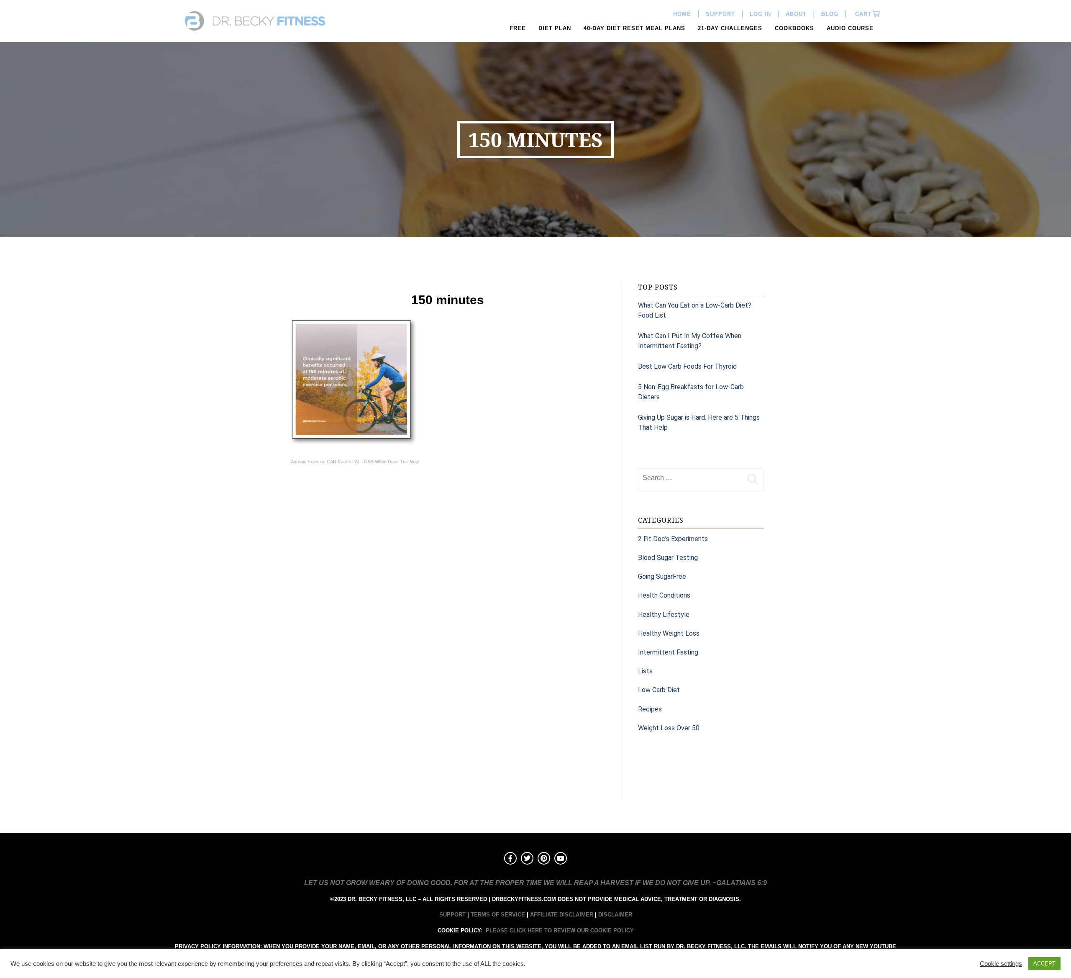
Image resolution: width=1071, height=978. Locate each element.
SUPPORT (452, 914)
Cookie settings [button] (1001, 963)
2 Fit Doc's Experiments (673, 539)
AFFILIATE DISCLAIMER (561, 914)
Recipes (650, 709)
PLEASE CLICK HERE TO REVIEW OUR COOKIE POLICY (560, 930)
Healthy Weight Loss (668, 633)
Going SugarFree (662, 576)
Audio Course (850, 28)
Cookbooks (794, 28)
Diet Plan (554, 28)
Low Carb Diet (659, 690)
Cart (862, 14)
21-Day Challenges (730, 28)
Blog (829, 14)
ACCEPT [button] (1044, 963)
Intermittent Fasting (668, 652)
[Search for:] (690, 478)
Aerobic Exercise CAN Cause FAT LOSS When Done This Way (355, 461)
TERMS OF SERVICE (498, 914)
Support (720, 14)
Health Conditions (664, 595)
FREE (518, 28)
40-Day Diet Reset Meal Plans (634, 28)
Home (682, 14)
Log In (760, 14)
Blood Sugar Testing (668, 558)
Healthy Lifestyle (663, 615)
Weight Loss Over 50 (668, 728)
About (796, 14)
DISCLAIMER (615, 914)
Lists (645, 671)
